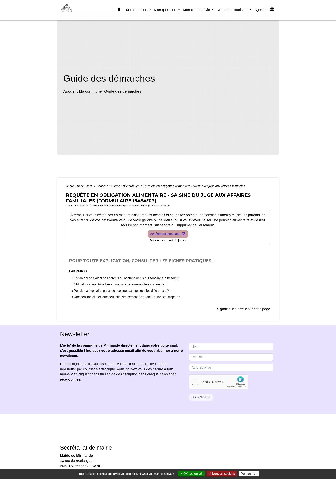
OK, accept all (193, 473)
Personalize (249, 473)
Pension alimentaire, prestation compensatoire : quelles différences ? (121, 290)
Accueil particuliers (79, 186)
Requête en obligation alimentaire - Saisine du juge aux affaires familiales (194, 186)
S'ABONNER (201, 397)
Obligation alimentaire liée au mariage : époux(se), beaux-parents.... (120, 284)
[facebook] (163, 432)
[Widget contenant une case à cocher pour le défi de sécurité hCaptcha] (218, 381)
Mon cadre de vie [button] (197, 10)
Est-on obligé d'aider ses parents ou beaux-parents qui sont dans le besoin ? (126, 278)
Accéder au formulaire (168, 234)
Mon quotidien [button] (165, 10)
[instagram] (173, 432)
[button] (119, 10)
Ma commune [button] (137, 10)
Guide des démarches (122, 91)
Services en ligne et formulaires (118, 186)
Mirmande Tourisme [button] (232, 10)
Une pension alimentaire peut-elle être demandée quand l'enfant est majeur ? (127, 297)
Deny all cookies (223, 473)
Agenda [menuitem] (261, 10)
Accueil (70, 91)
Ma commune (90, 91)
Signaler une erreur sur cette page (243, 309)
